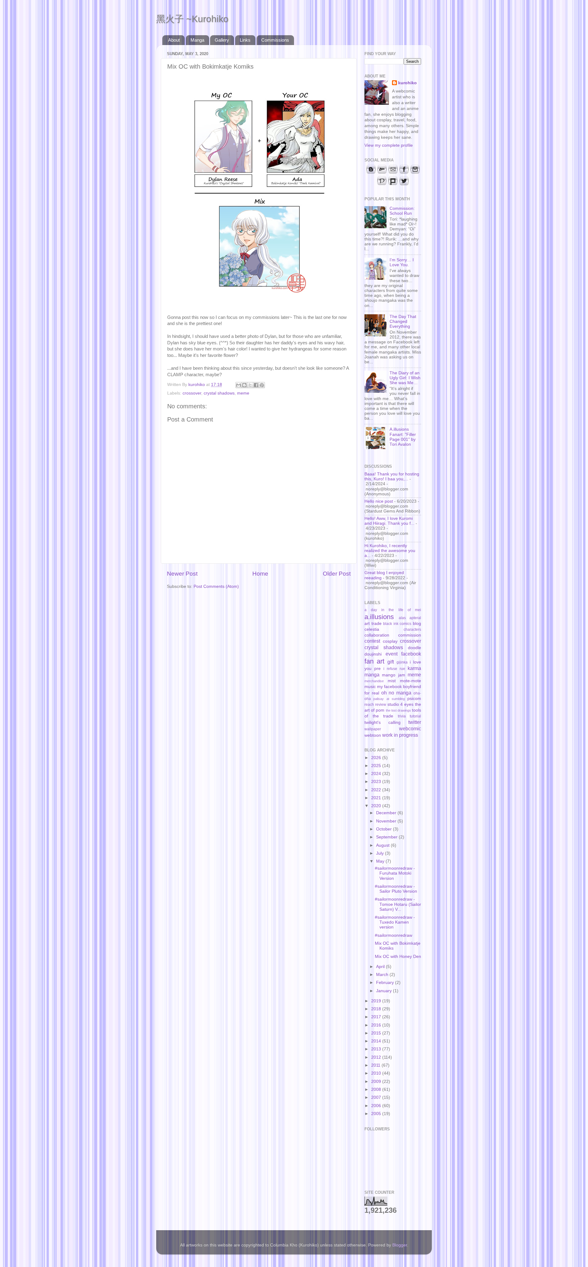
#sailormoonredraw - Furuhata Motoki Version (395, 873)
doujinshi (373, 654)
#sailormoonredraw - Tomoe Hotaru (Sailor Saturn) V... (398, 904)
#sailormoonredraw (393, 935)
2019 (376, 1001)
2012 (376, 1057)
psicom (414, 698)
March (383, 974)
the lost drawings (398, 710)
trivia (402, 716)
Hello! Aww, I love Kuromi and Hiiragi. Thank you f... (389, 521)
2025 (376, 765)
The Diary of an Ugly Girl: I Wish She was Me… (405, 378)
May (381, 861)
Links (245, 40)
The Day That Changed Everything (403, 321)
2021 (376, 798)
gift (390, 661)
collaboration (376, 635)
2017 (376, 1017)
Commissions (275, 40)
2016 (376, 1025)
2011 (376, 1065)
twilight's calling (382, 722)
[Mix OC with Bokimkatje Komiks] (259, 304)
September (387, 837)
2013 (376, 1049)
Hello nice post (378, 501)
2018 (376, 1009)
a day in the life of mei (392, 610)
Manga (197, 40)
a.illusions (379, 617)
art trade (373, 623)
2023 (376, 781)
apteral (415, 618)
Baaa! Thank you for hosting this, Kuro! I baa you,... (391, 476)
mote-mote (410, 681)
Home (260, 573)
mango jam (393, 675)
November (387, 821)
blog (417, 623)
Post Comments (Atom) (216, 586)
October (384, 829)
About (174, 40)
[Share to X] (250, 385)
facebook (411, 653)
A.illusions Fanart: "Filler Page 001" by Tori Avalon (403, 437)
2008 (376, 1089)
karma (414, 668)
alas (402, 618)
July (380, 853)
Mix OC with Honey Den (398, 956)
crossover (192, 393)
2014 (376, 1041)
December (387, 813)
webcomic (410, 728)
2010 (376, 1073)
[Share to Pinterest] (262, 385)
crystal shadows (219, 393)
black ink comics (397, 624)
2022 (376, 790)
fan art (374, 661)
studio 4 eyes (400, 704)
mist (392, 681)
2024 (376, 773)
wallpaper (372, 729)
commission (409, 635)
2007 (376, 1097)
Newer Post (182, 573)
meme (243, 393)
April (381, 966)
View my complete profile (388, 145)
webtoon (372, 735)
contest (372, 641)
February (385, 982)
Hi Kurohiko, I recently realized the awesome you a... (389, 550)
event (392, 653)
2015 (376, 1033)
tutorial (415, 716)
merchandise (374, 681)
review (380, 704)
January (384, 991)
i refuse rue (394, 669)
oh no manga (396, 692)
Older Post (337, 573)
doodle (414, 647)
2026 (376, 757)
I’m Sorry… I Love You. (402, 262)
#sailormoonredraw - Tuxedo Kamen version (395, 922)
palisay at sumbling (389, 699)
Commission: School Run (402, 211)
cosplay (390, 641)
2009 (376, 1081)
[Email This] (239, 385)
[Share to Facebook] (256, 385)
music (370, 686)
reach (369, 704)
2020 (376, 806)
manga (371, 674)
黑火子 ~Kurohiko (192, 19)
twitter (414, 722)
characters (412, 629)
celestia (371, 629)
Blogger (399, 1245)
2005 (376, 1113)
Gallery (222, 40)
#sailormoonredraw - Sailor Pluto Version (396, 889)
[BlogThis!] (244, 385)
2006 (376, 1105)
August (383, 845)
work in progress (400, 735)
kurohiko (407, 83)
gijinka (402, 662)
